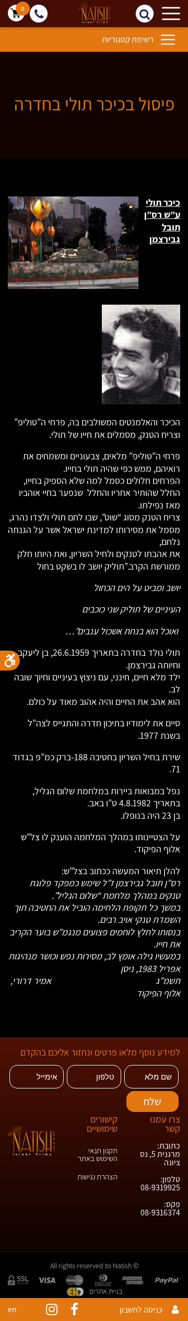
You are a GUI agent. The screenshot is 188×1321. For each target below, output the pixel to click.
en (12, 1309)
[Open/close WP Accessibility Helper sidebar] (10, 660)
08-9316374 (160, 1213)
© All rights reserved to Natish (94, 1265)
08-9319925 (160, 1188)
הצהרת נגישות (97, 1176)
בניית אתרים (105, 1291)
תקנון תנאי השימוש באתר (98, 1154)
